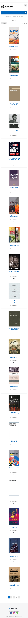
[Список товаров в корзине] (26, 6)
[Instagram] (14, 613)
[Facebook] (11, 613)
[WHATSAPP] (17, 613)
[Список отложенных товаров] (22, 5)
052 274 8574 (14, 608)
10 (18, 597)
